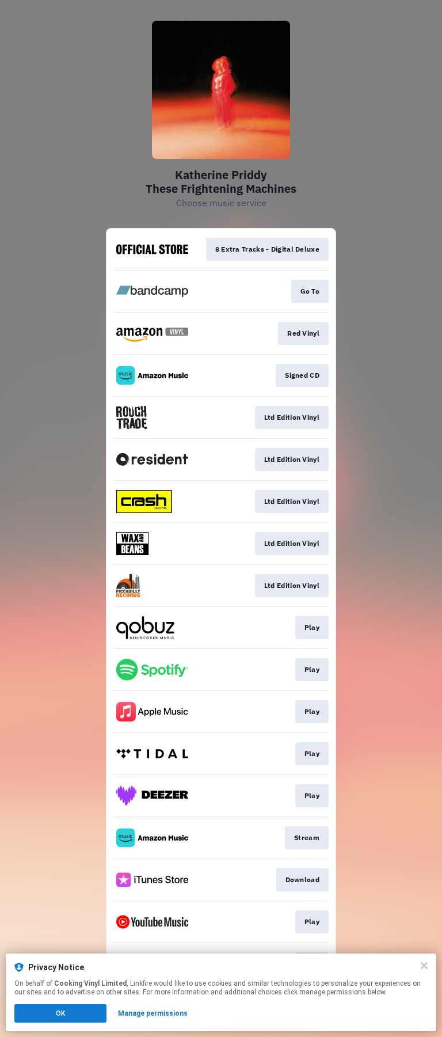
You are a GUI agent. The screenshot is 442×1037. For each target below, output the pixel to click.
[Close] (424, 965)
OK (60, 1013)
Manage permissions (153, 1013)
